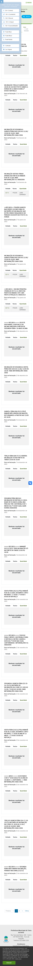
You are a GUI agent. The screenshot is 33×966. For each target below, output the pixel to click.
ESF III (7, 308)
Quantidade (23, 55)
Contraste (7, 45)
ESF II (7, 193)
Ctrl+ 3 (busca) (8, 18)
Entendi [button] (9, 962)
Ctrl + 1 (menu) (8, 10)
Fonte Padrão (8, 39)
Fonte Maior (8, 32)
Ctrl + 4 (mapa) (9, 22)
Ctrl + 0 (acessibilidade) (11, 26)
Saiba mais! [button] (18, 958)
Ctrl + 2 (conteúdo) (10, 14)
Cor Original (8, 49)
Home (24, 27)
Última (27, 911)
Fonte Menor (8, 35)
